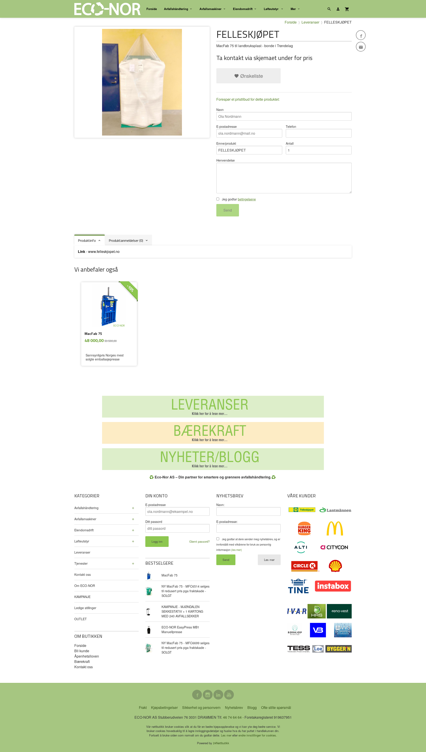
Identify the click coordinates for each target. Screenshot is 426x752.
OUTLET (80, 619)
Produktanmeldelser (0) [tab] (126, 240)
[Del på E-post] (361, 47)
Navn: (220, 504)
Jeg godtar (238, 199)
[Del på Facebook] (361, 35)
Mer (293, 9)
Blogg (252, 707)
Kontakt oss (82, 574)
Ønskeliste (251, 75)
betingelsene (247, 199)
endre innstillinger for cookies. (258, 735)
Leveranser (82, 552)
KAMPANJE (82, 596)
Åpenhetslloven (86, 656)
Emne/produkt (226, 143)
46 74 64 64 (232, 717)
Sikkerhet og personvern (201, 707)
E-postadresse (226, 126)
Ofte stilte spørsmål (276, 707)
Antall (290, 143)
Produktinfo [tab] (87, 240)
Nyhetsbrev (234, 707)
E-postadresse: (227, 521)
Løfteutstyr (271, 9)
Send (227, 210)
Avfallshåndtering (176, 9)
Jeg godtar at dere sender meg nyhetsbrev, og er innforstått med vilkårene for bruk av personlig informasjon (248, 544)
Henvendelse (225, 160)
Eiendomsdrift (242, 9)
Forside (151, 9)
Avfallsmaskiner (210, 9)
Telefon (291, 126)
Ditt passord (153, 521)
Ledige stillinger (85, 608)
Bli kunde (81, 650)
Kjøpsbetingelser (164, 707)
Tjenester (81, 563)
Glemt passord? (199, 541)
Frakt (143, 707)
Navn (220, 109)
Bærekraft (82, 661)
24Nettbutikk (221, 743)
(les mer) (236, 550)
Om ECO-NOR (84, 585)
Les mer (269, 560)
